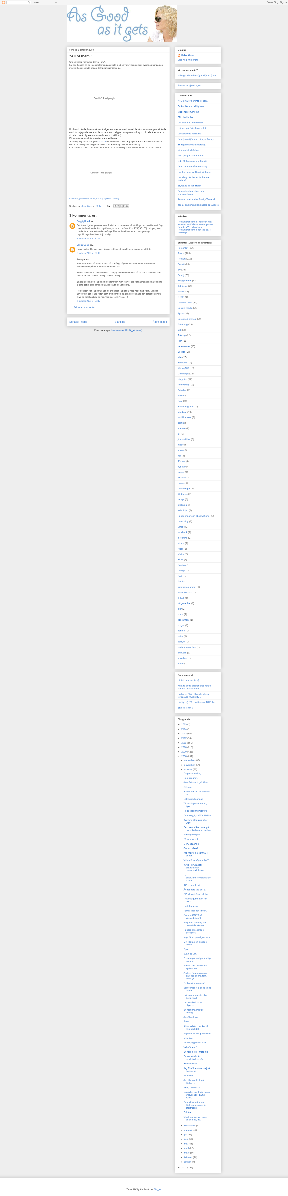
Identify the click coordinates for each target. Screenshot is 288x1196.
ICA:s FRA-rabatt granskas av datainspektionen (194, 867)
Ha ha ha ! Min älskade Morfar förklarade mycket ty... (194, 695)
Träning (182, 335)
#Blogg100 (183, 368)
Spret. (187, 949)
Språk (181, 313)
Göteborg (183, 324)
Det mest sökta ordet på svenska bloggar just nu (197, 828)
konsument (183, 619)
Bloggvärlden (185, 280)
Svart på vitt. (190, 953)
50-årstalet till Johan (188, 150)
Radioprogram (185, 406)
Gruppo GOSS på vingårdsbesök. (193, 916)
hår (179, 455)
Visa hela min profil (188, 59)
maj (186, 1143)
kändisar (182, 412)
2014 (184, 729)
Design (181, 570)
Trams (181, 253)
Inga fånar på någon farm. (197, 937)
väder (181, 663)
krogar (181, 625)
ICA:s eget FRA (192, 885)
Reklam (182, 258)
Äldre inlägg (160, 321)
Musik (181, 291)
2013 (184, 733)
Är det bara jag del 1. (195, 889)
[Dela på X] (121, 206)
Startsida (120, 321)
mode (181, 444)
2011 (184, 742)
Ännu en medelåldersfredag (192, 166)
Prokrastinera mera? (194, 983)
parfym (181, 641)
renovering (183, 384)
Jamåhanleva (191, 1017)
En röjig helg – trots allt (196, 1051)
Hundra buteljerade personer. (194, 931)
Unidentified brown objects (193, 1004)
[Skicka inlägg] (108, 206)
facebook (182, 532)
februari (188, 1157)
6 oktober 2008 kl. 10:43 (88, 238)
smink (181, 450)
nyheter (182, 466)
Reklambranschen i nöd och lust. (195, 221)
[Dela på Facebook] (124, 206)
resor (180, 548)
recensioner (184, 346)
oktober (188, 769)
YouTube (182, 362)
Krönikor (182, 390)
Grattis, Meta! (191, 848)
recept (181, 499)
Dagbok (182, 565)
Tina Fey (115, 199)
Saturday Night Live (104, 199)
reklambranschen (187, 647)
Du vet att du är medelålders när (193, 1057)
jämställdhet (184, 439)
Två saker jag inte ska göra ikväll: (195, 996)
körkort (181, 630)
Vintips (181, 526)
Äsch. (186, 1021)
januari (188, 1161)
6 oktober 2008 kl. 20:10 (88, 253)
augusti (188, 1130)
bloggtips (182, 379)
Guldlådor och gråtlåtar (196, 782)
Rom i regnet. (191, 778)
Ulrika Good (83, 245)
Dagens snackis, (192, 773)
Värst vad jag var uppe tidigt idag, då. (195, 1118)
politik (181, 422)
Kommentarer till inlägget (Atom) (126, 330)
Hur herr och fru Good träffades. (195, 172)
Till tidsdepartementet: (195, 810)
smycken (182, 658)
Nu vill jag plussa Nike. (195, 1042)
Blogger (157, 1189)
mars (187, 1152)
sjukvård (182, 652)
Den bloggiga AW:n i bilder (197, 815)
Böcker (181, 351)
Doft (180, 576)
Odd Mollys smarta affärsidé (192, 161)
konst (180, 614)
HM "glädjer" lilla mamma (191, 155)
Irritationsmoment (187, 587)
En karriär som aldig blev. (191, 106)
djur (180, 608)
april (186, 1148)
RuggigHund (83, 221)
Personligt (183, 248)
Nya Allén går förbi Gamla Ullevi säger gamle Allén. (197, 1095)
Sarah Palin (73, 199)
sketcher (102, 141)
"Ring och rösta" (192, 1087)
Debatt (181, 264)
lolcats (181, 543)
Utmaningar (184, 488)
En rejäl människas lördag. (192, 144)
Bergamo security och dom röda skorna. (195, 924)
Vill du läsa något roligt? (196, 860)
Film (180, 340)
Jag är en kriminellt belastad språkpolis (198, 204)
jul (179, 433)
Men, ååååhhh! (192, 843)
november (190, 765)
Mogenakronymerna (188, 111)
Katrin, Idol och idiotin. (195, 910)
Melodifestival (185, 592)
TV (179, 269)
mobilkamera (184, 417)
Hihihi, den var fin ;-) (188, 680)
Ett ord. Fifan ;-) (186, 707)
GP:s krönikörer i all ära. (196, 894)
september (190, 1125)
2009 (184, 751)
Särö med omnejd (187, 319)
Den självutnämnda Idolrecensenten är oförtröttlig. (195, 1105)
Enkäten (188, 1112)
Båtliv (180, 559)
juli (186, 1134)
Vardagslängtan (192, 834)
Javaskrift (189, 1075)
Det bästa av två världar (190, 122)
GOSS (181, 297)
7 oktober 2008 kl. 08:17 (88, 301)
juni (186, 1139)
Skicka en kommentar (84, 307)
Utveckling (183, 521)
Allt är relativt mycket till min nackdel (196, 1027)
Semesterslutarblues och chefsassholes (191, 192)
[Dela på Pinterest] (127, 206)
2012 (184, 738)
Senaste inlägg (78, 321)
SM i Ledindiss (185, 117)
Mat (180, 357)
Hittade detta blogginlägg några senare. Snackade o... (194, 687)
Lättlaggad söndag (193, 799)
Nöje (180, 401)
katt (180, 330)
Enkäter (182, 477)
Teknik (181, 598)
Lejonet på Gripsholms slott (192, 128)
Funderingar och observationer (194, 516)
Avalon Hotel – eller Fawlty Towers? (196, 199)
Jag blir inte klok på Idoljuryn (194, 1081)
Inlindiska (188, 1038)
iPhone (181, 461)
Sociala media (185, 308)
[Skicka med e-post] (114, 206)
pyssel (181, 472)
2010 (184, 747)
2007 (184, 1167)
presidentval (84, 199)
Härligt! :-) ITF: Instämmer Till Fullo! (196, 702)
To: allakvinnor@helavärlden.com (197, 878)
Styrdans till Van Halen (189, 185)
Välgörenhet (184, 603)
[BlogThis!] (118, 206)
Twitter (181, 395)
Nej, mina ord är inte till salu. (193, 100)
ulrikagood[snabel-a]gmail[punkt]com (197, 75)
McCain (92, 199)
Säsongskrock (191, 839)
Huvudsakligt (190, 1063)
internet (182, 428)
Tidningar (183, 286)
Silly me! (188, 787)
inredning (183, 537)
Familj (181, 275)
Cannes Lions (185, 302)
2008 (184, 756)
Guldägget (183, 373)
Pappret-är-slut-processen (197, 1033)
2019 (184, 724)
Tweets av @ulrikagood (190, 85)
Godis (181, 581)
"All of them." (190, 1047)
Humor (181, 483)
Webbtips (183, 494)
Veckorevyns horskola (189, 133)
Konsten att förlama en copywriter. (196, 224)
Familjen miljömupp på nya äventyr (196, 139)
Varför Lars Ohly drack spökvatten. (195, 967)
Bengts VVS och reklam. (190, 227)
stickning (182, 505)
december (190, 760)
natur (180, 636)
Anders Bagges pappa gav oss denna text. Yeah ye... (195, 976)
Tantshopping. (191, 906)
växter (181, 554)
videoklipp (183, 510)
